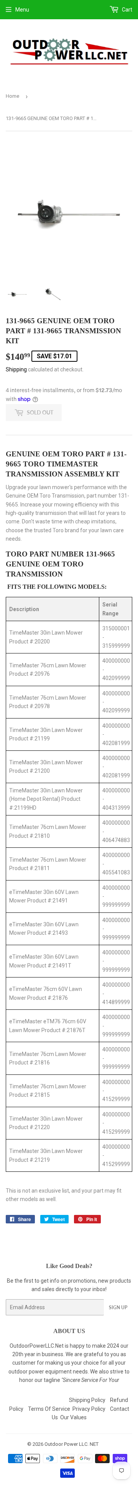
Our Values (73, 1417)
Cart (126, 10)
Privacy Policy (88, 1409)
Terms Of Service (49, 1409)
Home (12, 96)
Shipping (16, 369)
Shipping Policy (87, 1400)
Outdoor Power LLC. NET (71, 1444)
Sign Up (118, 1307)
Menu (22, 10)
